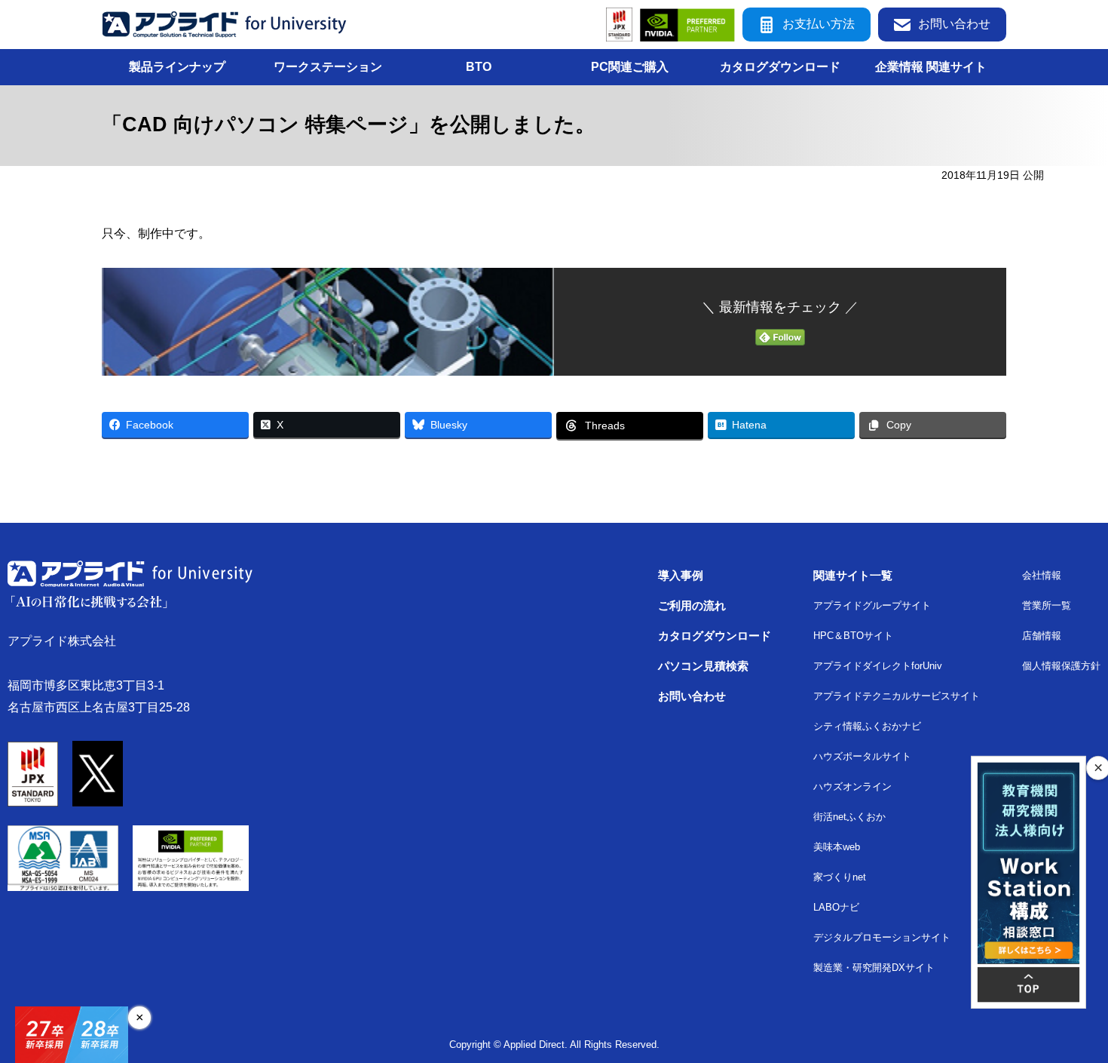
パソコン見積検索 (703, 665)
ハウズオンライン (852, 786)
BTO (478, 66)
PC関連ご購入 (630, 66)
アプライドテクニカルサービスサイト (896, 696)
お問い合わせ (954, 23)
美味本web (836, 847)
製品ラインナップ (177, 66)
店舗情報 (1041, 635)
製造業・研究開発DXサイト (874, 967)
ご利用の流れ (692, 605)
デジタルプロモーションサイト (881, 937)
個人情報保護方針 (1061, 665)
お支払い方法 (818, 23)
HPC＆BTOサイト (853, 635)
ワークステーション (328, 66)
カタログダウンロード (780, 66)
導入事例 (680, 575)
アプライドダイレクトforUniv (877, 665)
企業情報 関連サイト (931, 66)
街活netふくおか (849, 816)
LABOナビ (836, 907)
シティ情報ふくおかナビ (867, 726)
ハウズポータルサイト (862, 756)
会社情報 (1041, 575)
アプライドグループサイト (872, 605)
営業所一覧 (1046, 605)
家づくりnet (839, 877)
